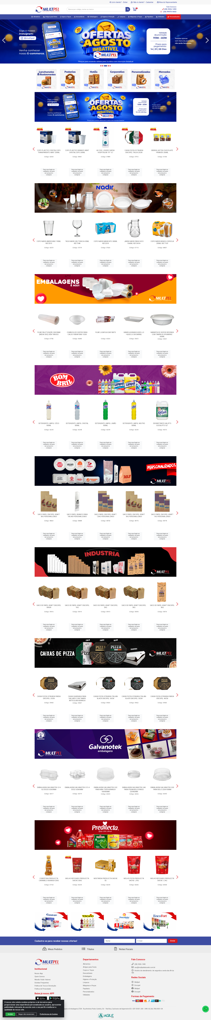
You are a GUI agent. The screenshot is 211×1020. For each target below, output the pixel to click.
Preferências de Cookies (49, 1014)
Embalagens (87, 976)
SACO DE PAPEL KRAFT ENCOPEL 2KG (105, 606)
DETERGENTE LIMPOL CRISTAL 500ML (77, 424)
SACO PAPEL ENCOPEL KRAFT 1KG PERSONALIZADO (162, 515)
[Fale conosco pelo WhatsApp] (205, 1009)
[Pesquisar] (128, 9)
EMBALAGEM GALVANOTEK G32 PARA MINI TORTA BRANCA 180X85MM (105, 789)
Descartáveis (87, 973)
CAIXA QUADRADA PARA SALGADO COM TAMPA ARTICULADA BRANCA (77, 698)
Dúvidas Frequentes (42, 983)
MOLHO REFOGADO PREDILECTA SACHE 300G (77, 879)
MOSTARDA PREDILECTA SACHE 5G (105, 879)
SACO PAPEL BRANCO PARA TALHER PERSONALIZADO (77, 515)
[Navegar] (4, 40)
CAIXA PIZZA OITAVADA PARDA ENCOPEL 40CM (162, 697)
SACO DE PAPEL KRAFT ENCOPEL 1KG (77, 606)
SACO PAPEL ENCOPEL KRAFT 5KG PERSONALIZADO (49, 515)
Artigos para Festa (89, 967)
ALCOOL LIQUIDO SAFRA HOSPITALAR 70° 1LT (105, 151)
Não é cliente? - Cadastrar (143, 2)
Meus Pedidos (54, 949)
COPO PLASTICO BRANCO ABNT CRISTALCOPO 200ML (77, 151)
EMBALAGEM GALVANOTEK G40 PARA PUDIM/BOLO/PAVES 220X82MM (134, 789)
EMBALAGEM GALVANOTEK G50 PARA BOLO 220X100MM (162, 788)
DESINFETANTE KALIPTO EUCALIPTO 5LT (162, 424)
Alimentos (86, 964)
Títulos (90, 949)
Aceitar (10, 1014)
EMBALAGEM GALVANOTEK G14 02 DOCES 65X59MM (49, 788)
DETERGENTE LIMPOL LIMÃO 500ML (105, 424)
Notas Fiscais (126, 949)
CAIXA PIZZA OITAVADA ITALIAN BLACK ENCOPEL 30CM (105, 697)
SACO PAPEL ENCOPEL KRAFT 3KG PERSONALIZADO (134, 515)
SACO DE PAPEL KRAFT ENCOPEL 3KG (134, 606)
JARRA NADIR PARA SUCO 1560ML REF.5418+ (134, 242)
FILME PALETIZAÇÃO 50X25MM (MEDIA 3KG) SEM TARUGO (48, 333)
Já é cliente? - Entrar (119, 2)
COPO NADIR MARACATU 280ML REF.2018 (105, 242)
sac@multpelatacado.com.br (144, 967)
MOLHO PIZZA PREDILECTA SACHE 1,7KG (134, 879)
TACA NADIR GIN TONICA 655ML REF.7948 (77, 242)
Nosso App (39, 973)
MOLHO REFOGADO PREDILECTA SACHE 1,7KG (162, 879)
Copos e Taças (88, 970)
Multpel (137, 982)
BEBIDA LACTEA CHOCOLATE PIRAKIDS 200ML (162, 151)
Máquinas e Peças (89, 986)
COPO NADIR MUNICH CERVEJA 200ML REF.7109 (162, 242)
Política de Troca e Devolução (45, 986)
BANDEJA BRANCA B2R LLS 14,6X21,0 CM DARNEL (134, 333)
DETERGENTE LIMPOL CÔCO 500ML (49, 424)
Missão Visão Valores (43, 980)
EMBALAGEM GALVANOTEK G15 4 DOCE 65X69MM (77, 788)
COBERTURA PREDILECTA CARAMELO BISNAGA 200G (49, 879)
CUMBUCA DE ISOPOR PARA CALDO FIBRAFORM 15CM (77, 333)
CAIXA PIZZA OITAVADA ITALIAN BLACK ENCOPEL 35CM (134, 697)
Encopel (137, 985)
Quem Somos (40, 977)
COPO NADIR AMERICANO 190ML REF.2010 (49, 242)
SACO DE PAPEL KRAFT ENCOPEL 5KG (162, 606)
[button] (100, 65)
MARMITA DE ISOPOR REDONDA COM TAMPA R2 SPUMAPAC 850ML (162, 334)
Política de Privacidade (43, 989)
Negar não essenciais (26, 1014)
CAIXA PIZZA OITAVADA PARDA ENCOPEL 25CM (49, 697)
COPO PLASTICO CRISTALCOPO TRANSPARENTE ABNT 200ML (49, 151)
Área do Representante (168, 2)
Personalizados (88, 992)
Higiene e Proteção (90, 979)
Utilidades (86, 995)
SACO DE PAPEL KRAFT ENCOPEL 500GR (49, 606)
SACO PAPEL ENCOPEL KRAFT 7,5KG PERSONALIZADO (105, 515)
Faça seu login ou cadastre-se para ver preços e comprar (49, 172)
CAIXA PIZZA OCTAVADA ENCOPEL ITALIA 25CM (134, 151)
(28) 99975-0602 (169, 12)
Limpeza (86, 982)
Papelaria (86, 989)
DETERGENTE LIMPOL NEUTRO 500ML (134, 424)
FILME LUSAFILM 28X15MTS (105, 332)
